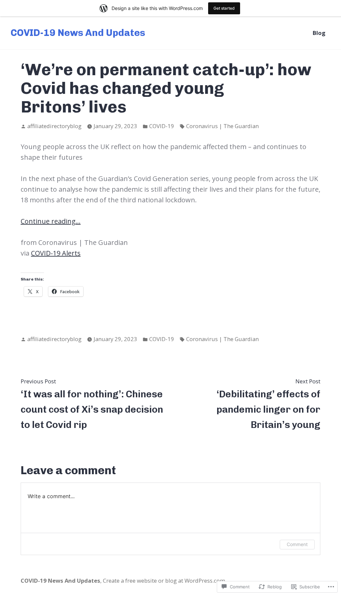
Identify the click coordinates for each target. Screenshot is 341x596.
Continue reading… (51, 221)
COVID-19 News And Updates (78, 32)
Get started (224, 8)
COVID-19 (161, 126)
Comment (297, 544)
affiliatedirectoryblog (54, 126)
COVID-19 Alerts (56, 253)
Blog (319, 32)
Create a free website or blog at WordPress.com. (164, 580)
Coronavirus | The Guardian (222, 126)
